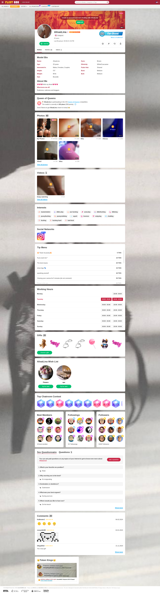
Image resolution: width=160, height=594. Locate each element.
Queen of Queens (74, 102)
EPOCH (34, 587)
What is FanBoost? (117, 37)
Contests (44, 6)
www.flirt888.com (22, 587)
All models (5, 6)
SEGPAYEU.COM (42, 587)
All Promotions (34, 6)
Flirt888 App (55, 6)
